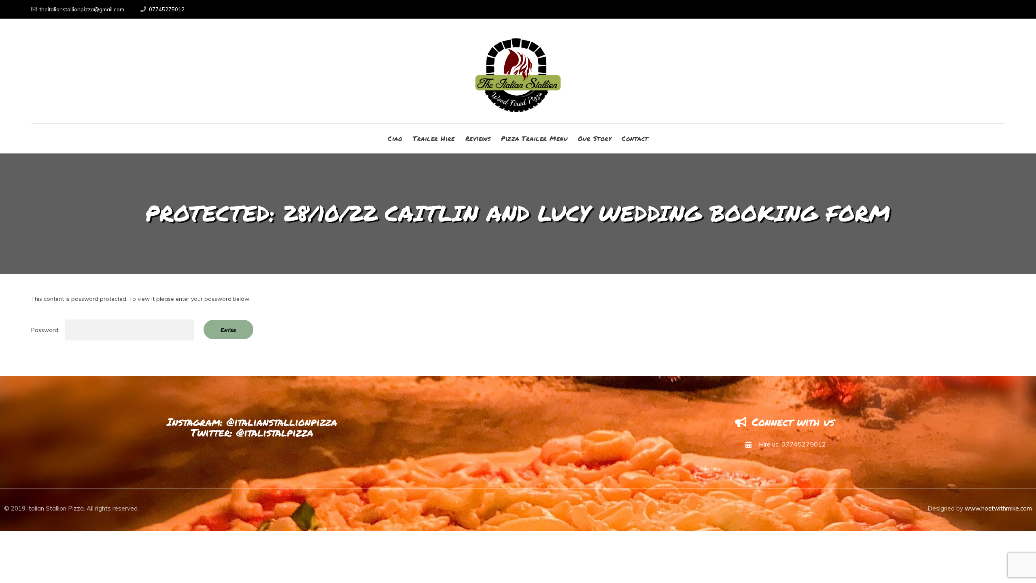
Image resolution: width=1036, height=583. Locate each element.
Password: (46, 330)
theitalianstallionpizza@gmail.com (82, 9)
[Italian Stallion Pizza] (518, 71)
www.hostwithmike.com (998, 508)
